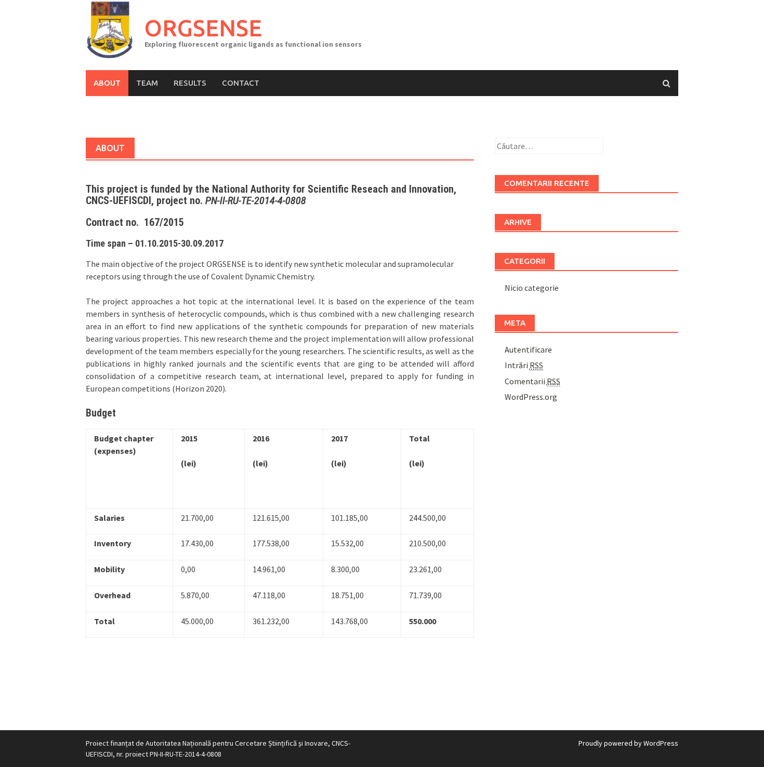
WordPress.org (531, 397)
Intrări (524, 365)
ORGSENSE (203, 28)
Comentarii (532, 381)
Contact (240, 82)
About (107, 82)
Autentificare (528, 349)
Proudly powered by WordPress (628, 743)
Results (190, 82)
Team (147, 82)
